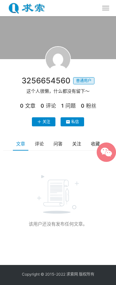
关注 (46, 121)
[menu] (106, 8)
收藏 (95, 143)
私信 (75, 121)
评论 (39, 143)
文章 (20, 143)
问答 (58, 143)
